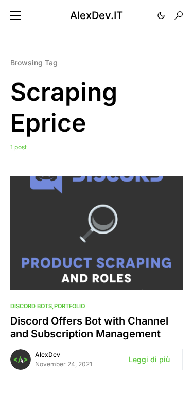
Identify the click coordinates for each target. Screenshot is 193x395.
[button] (15, 15)
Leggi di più (149, 359)
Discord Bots (31, 306)
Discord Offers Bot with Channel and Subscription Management (89, 327)
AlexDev (47, 354)
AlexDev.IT (96, 15)
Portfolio (69, 306)
